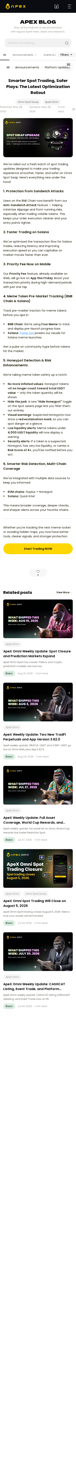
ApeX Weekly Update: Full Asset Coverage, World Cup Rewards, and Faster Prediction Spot (33, 822)
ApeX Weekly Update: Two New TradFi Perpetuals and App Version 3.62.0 (34, 737)
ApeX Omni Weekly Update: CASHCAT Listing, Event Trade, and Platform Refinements (34, 989)
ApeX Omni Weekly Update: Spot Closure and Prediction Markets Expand (37, 653)
